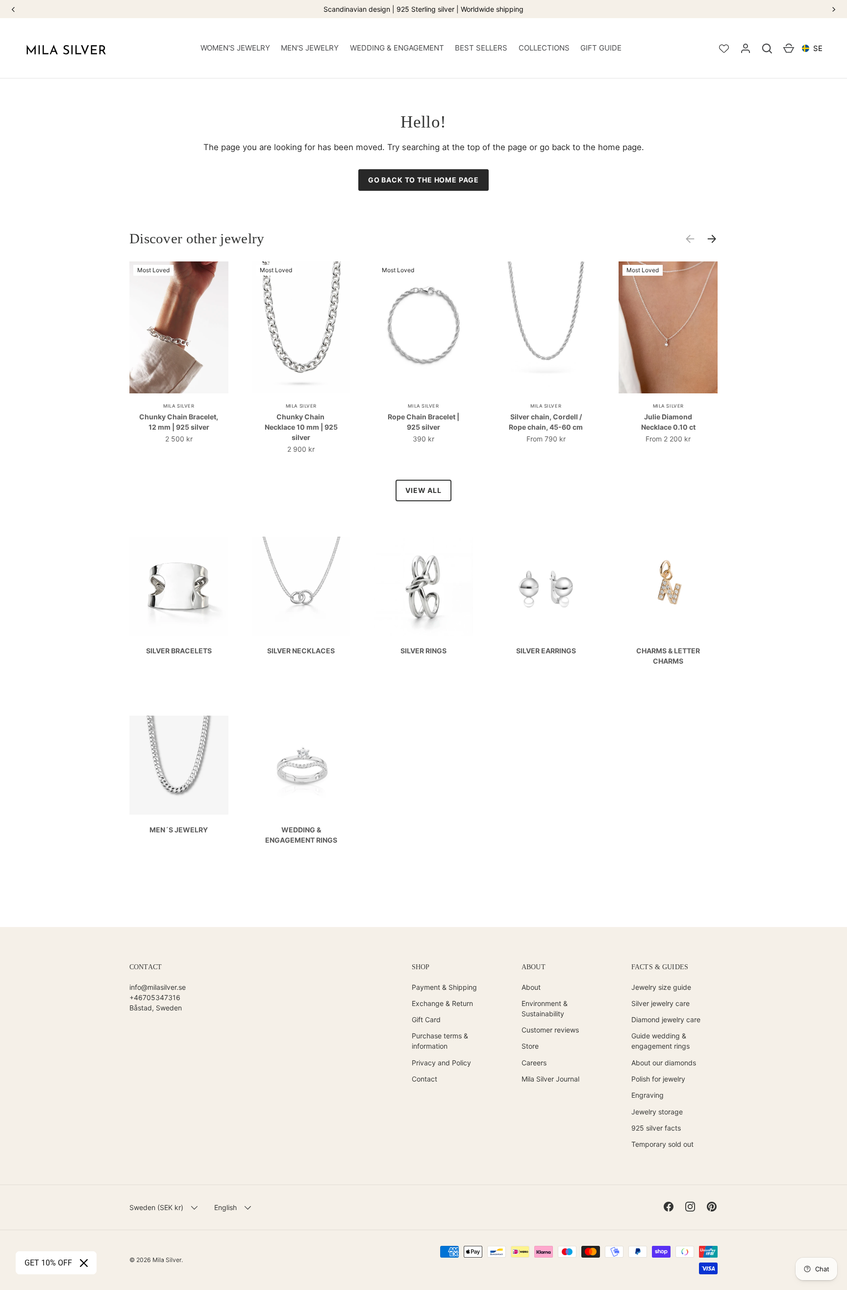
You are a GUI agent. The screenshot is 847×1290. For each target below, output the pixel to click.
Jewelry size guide (661, 987)
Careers (534, 1062)
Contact (424, 1079)
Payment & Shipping (444, 987)
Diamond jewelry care (665, 1019)
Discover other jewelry (196, 238)
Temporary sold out (662, 1144)
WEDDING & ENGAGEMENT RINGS (301, 835)
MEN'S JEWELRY (310, 47)
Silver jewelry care (660, 1003)
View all (423, 490)
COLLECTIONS (544, 47)
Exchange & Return (442, 1003)
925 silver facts (656, 1128)
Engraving (647, 1095)
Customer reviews (550, 1030)
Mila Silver (166, 1260)
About (531, 987)
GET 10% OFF (48, 1262)
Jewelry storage (657, 1112)
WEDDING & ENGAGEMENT (397, 47)
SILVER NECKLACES (301, 650)
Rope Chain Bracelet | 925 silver (423, 422)
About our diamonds (663, 1062)
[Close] (84, 1263)
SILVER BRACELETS (179, 650)
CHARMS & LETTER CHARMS (668, 655)
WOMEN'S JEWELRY (235, 47)
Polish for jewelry (658, 1079)
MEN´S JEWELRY (178, 830)
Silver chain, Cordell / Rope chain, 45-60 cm (546, 422)
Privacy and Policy (441, 1062)
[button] (767, 48)
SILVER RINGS (423, 650)
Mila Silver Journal (550, 1079)
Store (530, 1046)
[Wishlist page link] (724, 48)
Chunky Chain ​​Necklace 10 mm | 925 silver (301, 427)
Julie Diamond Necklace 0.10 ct (668, 422)
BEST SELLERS (481, 47)
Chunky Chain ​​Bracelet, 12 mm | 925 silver (178, 422)
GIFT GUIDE (601, 47)
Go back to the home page (423, 180)
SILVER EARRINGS (546, 650)
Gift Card (426, 1019)
